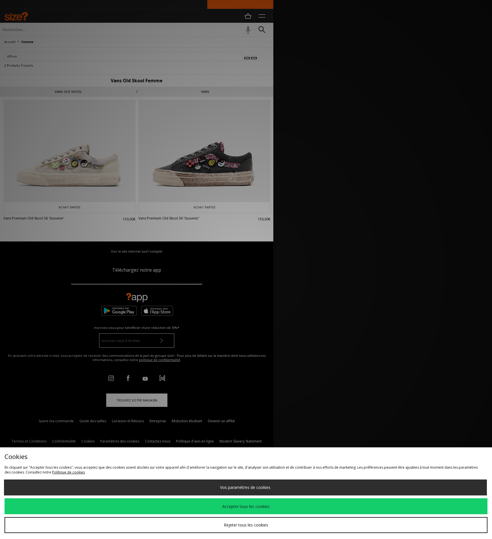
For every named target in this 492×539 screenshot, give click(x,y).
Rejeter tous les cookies (246, 525)
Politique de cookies (68, 472)
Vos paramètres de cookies (245, 487)
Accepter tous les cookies (246, 506)
